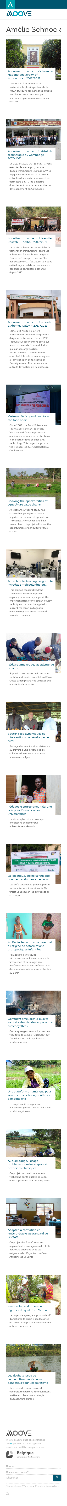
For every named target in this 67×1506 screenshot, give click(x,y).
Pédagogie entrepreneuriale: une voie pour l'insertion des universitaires (30, 810)
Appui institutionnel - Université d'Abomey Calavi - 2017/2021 (30, 323)
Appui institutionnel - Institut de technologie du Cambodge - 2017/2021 (30, 154)
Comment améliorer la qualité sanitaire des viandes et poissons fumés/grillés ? (30, 1022)
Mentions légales (14, 1486)
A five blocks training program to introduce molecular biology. (30, 582)
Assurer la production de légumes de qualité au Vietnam (28, 1308)
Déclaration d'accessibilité (47, 1486)
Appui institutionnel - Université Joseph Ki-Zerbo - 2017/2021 (30, 240)
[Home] (19, 13)
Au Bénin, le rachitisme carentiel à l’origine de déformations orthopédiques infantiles (30, 945)
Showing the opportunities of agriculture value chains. (28, 502)
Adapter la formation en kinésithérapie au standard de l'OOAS (28, 1233)
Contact (11, 1466)
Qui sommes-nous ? (17, 1472)
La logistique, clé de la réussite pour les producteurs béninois (29, 877)
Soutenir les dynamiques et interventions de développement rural (30, 737)
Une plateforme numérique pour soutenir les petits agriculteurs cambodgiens (30, 1095)
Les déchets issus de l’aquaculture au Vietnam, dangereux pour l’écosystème (28, 1379)
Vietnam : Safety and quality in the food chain (28, 418)
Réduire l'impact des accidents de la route (31, 666)
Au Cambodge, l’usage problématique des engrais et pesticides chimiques (28, 1164)
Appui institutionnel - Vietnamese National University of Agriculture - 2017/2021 (31, 74)
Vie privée (27, 1486)
